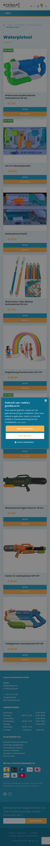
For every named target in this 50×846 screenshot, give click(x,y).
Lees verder (21, 422)
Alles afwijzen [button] (25, 436)
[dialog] (25, 423)
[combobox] (46, 400)
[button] (25, 442)
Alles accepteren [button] (25, 428)
